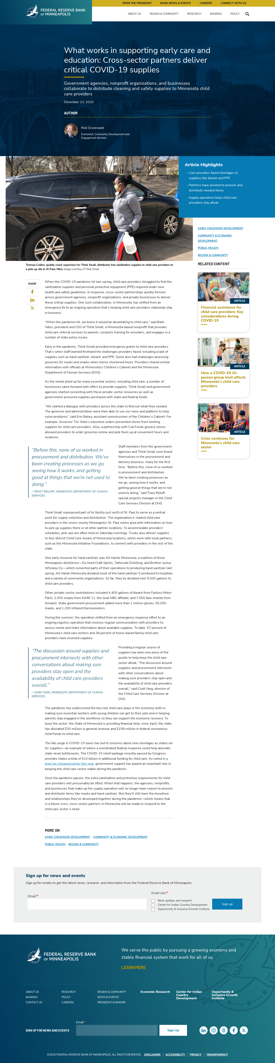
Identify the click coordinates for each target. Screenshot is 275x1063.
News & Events (108, 997)
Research (194, 14)
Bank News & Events (175, 3)
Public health (55, 844)
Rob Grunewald (92, 128)
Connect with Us (233, 3)
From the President (137, 3)
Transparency (217, 1055)
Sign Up (173, 1030)
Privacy (195, 1055)
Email (32, 896)
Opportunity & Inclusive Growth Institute (183, 909)
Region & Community (164, 14)
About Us (134, 14)
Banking (216, 14)
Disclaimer (152, 1055)
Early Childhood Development (67, 837)
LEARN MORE (133, 967)
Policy (235, 14)
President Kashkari (111, 1002)
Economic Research (155, 992)
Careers (206, 3)
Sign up (227, 904)
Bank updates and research (175, 900)
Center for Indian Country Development (182, 905)
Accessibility (175, 1055)
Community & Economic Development (120, 837)
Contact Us (34, 1002)
